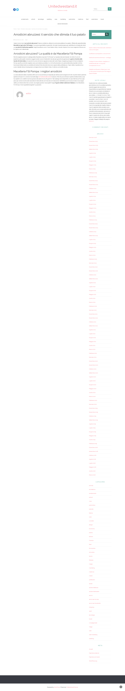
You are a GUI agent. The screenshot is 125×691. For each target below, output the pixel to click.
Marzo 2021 (92, 349)
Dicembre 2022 (93, 267)
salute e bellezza (93, 587)
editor (28, 93)
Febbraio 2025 (93, 172)
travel (102, 19)
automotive (72, 19)
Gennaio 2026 (93, 137)
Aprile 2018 (92, 471)
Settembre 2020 (93, 373)
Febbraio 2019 (93, 443)
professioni (92, 579)
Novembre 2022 (93, 271)
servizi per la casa (94, 599)
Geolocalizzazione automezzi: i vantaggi (100, 57)
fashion (91, 536)
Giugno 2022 (92, 290)
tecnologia (41, 19)
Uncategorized (93, 623)
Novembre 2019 (93, 412)
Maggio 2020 (92, 388)
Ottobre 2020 (92, 369)
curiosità (91, 521)
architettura (92, 489)
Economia (92, 528)
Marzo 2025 (92, 169)
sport (90, 611)
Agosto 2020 (92, 377)
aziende (91, 509)
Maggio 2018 (92, 467)
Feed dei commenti (94, 657)
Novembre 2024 (93, 184)
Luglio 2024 (92, 200)
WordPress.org (93, 661)
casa (56, 19)
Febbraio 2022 (93, 306)
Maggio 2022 (92, 294)
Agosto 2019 (92, 424)
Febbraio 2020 (93, 400)
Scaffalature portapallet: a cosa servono (99, 53)
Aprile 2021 (92, 345)
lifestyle (91, 560)
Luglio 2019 (92, 428)
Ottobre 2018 (92, 455)
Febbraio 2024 (93, 220)
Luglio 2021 (92, 333)
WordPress (57, 687)
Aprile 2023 (92, 251)
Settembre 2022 (93, 278)
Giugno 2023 (92, 243)
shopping (91, 607)
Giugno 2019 (92, 431)
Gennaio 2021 (92, 357)
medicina (80, 19)
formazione (92, 548)
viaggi (90, 626)
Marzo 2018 (92, 475)
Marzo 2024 (92, 216)
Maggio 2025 (92, 165)
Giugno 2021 (92, 337)
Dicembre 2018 (93, 447)
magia (91, 564)
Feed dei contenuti (94, 653)
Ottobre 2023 (92, 231)
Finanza (91, 540)
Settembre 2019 (93, 420)
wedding (49, 19)
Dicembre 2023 (93, 223)
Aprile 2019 (92, 439)
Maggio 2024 (92, 208)
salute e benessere (62, 23)
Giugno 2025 (92, 161)
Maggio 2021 (92, 341)
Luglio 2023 (92, 239)
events (91, 532)
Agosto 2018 (92, 459)
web (90, 630)
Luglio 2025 (92, 157)
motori (91, 575)
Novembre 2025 (93, 145)
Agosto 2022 (92, 282)
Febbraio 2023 (93, 259)
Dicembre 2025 (93, 141)
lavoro (90, 556)
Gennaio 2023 (93, 263)
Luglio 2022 (92, 286)
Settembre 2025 (93, 149)
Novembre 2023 (93, 227)
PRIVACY (91, 121)
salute (90, 583)
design (91, 524)
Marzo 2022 (92, 302)
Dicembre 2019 (93, 408)
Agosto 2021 (92, 329)
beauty (91, 513)
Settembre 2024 (93, 192)
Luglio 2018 (92, 463)
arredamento (24, 19)
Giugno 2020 (92, 384)
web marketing (93, 634)
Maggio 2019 (92, 435)
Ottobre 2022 (92, 275)
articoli (33, 19)
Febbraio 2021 (93, 353)
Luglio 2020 (92, 380)
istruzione (91, 552)
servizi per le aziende (94, 603)
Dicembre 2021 (93, 314)
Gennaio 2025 (93, 176)
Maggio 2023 (92, 247)
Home (15, 29)
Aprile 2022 (92, 298)
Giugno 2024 (92, 204)
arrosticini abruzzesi (45, 76)
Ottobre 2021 (92, 322)
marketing (63, 19)
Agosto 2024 (92, 196)
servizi (91, 595)
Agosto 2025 (92, 153)
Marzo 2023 (92, 255)
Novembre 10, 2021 (19, 39)
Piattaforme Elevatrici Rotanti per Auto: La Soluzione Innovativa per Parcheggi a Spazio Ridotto (100, 71)
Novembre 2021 (93, 318)
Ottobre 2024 (92, 188)
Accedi (91, 649)
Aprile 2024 (92, 212)
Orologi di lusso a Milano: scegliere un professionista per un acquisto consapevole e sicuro (99, 63)
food (87, 19)
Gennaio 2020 (93, 404)
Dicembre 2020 (93, 361)
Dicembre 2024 (93, 180)
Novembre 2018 (93, 451)
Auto (90, 501)
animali (91, 485)
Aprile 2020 (92, 392)
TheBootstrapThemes (72, 687)
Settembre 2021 (93, 326)
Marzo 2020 (92, 396)
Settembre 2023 (93, 235)
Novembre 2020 (93, 365)
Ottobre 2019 (92, 416)
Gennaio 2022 (93, 310)
